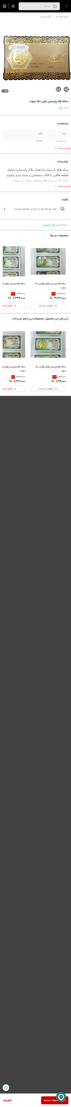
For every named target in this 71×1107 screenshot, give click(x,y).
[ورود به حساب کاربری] (13, 6)
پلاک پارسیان (45, 16)
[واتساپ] (6, 1087)
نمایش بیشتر (64, 148)
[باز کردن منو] (65, 6)
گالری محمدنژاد (62, 16)
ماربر (60, 107)
